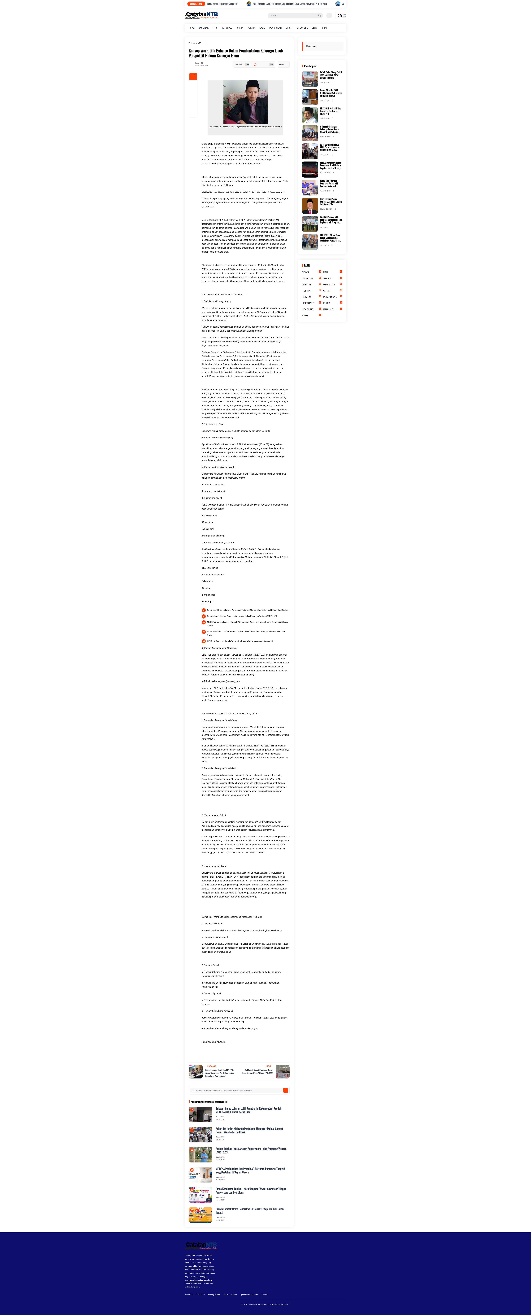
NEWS (311, 272)
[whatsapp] (193, 106)
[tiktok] (340, 1295)
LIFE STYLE (302, 27)
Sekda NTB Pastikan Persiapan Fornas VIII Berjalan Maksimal (329, 184)
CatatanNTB (252, 1305)
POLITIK (251, 27)
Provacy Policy (214, 1295)
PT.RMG (286, 1305)
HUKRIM (239, 27)
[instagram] (336, 1295)
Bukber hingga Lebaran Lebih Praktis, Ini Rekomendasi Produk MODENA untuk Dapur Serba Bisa (248, 1110)
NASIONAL (203, 27)
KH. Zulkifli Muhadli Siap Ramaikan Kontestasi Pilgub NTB (330, 111)
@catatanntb (311, 46)
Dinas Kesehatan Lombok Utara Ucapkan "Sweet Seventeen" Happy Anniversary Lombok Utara (246, 633)
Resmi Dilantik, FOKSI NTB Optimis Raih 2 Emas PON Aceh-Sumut (331, 93)
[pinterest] (193, 113)
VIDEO (311, 315)
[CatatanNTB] (201, 18)
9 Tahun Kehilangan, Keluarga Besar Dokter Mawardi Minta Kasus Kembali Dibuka (329, 129)
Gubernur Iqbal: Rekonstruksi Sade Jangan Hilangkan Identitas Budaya (227, 3)
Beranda (192, 43)
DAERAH (311, 284)
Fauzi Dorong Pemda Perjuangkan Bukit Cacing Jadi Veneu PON (331, 202)
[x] (193, 91)
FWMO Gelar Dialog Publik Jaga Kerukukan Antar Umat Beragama (331, 75)
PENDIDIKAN (275, 27)
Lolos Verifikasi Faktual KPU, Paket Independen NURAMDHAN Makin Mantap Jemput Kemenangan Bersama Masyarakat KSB (329, 147)
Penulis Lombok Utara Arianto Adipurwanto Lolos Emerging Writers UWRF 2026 (242, 616)
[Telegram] (193, 98)
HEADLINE (311, 309)
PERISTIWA (226, 27)
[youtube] (344, 1295)
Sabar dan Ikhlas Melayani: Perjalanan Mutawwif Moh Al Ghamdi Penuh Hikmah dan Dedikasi (248, 610)
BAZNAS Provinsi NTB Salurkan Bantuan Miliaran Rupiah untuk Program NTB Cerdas (331, 220)
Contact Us (200, 1295)
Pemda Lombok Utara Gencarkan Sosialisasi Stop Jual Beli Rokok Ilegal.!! (250, 1210)
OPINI (324, 27)
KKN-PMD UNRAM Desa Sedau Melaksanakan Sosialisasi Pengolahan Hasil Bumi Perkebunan (330, 238)
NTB (215, 27)
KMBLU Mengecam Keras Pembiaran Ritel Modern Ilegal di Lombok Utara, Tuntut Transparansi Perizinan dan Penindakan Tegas (331, 166)
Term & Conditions (229, 1295)
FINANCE (332, 309)
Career (264, 1295)
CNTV (314, 27)
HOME (191, 27)
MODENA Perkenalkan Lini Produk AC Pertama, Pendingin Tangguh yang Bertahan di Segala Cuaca (247, 624)
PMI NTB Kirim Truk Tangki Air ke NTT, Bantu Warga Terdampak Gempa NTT (240, 641)
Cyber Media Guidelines (249, 1295)
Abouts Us (189, 1295)
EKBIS (262, 27)
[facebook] (193, 83)
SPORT (289, 27)
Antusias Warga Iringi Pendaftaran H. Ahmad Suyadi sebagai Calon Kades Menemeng (307, 3)
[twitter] (332, 1295)
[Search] (319, 15)
